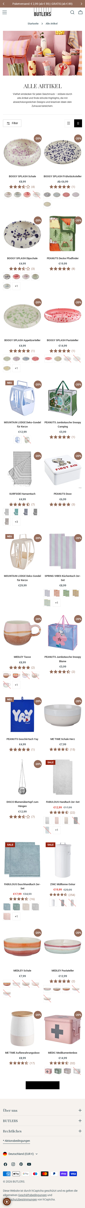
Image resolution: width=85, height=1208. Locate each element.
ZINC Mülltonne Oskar (62, 884)
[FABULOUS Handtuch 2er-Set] (62, 777)
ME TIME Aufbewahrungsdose (22, 1052)
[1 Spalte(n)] (69, 123)
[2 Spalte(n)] (78, 123)
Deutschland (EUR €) (21, 1153)
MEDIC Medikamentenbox (62, 1052)
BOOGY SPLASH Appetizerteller (22, 340)
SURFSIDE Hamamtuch (22, 493)
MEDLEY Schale (22, 970)
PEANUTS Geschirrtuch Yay (22, 739)
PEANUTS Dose (63, 493)
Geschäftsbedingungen (32, 1195)
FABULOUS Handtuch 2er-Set (62, 801)
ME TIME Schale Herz (62, 739)
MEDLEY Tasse (22, 656)
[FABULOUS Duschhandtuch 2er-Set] (22, 859)
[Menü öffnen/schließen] (4, 12)
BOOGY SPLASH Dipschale (22, 258)
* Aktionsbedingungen (16, 1140)
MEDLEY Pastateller (63, 970)
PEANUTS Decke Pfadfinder (63, 258)
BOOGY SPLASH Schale (22, 176)
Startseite (33, 23)
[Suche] (72, 12)
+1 (16, 286)
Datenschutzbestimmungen (20, 1199)
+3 (16, 521)
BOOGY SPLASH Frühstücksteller (63, 176)
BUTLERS (18, 1181)
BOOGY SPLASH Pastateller (62, 340)
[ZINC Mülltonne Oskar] (62, 859)
